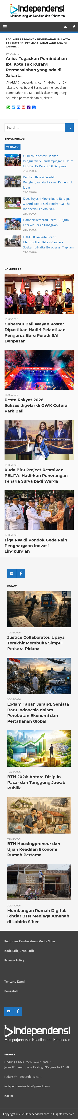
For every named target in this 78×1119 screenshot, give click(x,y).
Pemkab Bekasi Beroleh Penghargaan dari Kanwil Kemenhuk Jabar (48, 182)
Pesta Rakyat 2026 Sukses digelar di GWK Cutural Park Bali (37, 405)
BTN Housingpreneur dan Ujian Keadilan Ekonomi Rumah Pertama (33, 849)
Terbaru (12, 146)
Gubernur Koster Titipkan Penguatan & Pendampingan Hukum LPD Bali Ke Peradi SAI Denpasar (48, 161)
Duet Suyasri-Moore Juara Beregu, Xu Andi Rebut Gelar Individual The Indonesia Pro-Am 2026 (46, 204)
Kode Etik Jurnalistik (19, 951)
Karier (8, 1096)
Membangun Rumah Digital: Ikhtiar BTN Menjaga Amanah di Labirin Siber (38, 916)
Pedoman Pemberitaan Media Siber (29, 941)
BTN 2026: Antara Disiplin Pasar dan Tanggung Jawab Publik (36, 782)
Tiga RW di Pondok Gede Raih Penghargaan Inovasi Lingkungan (36, 546)
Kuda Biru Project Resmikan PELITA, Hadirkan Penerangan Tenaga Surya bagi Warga (36, 475)
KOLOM (12, 585)
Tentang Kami (14, 982)
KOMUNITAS (13, 269)
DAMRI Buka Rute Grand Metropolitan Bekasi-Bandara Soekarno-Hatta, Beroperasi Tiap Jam (48, 242)
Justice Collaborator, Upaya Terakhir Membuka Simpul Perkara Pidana (36, 643)
